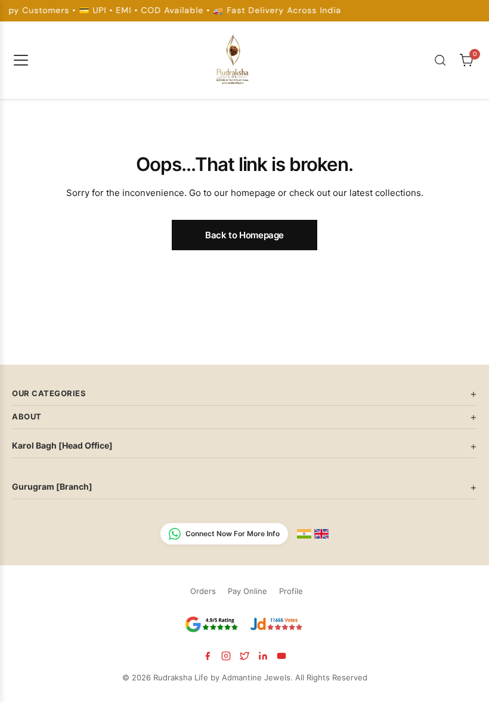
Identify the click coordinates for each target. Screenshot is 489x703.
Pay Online (247, 591)
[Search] (440, 60)
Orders (203, 591)
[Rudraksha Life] (233, 57)
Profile (291, 591)
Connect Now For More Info (232, 533)
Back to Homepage (244, 235)
